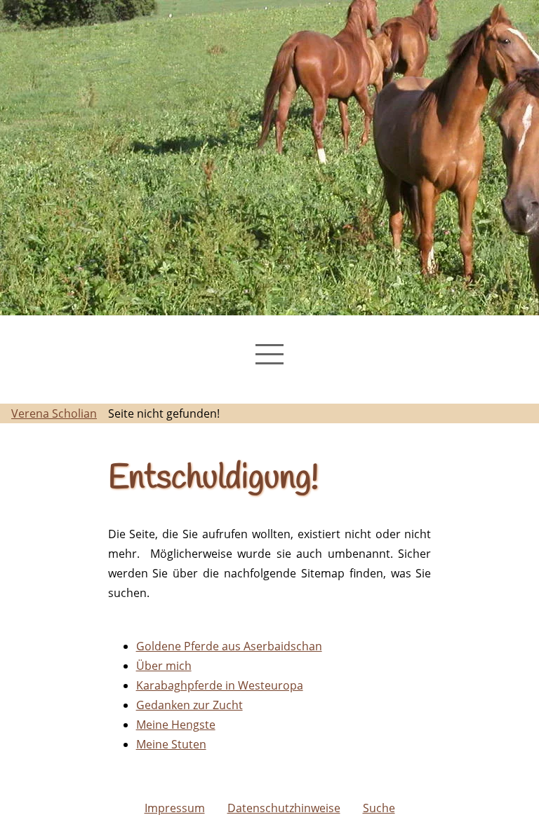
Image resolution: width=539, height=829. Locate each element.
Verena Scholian (54, 413)
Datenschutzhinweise (283, 808)
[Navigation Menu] (269, 354)
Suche (379, 808)
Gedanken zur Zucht (189, 705)
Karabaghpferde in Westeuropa (219, 685)
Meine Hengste (175, 724)
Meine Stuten (171, 744)
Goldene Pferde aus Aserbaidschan (229, 646)
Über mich (164, 665)
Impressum (175, 808)
